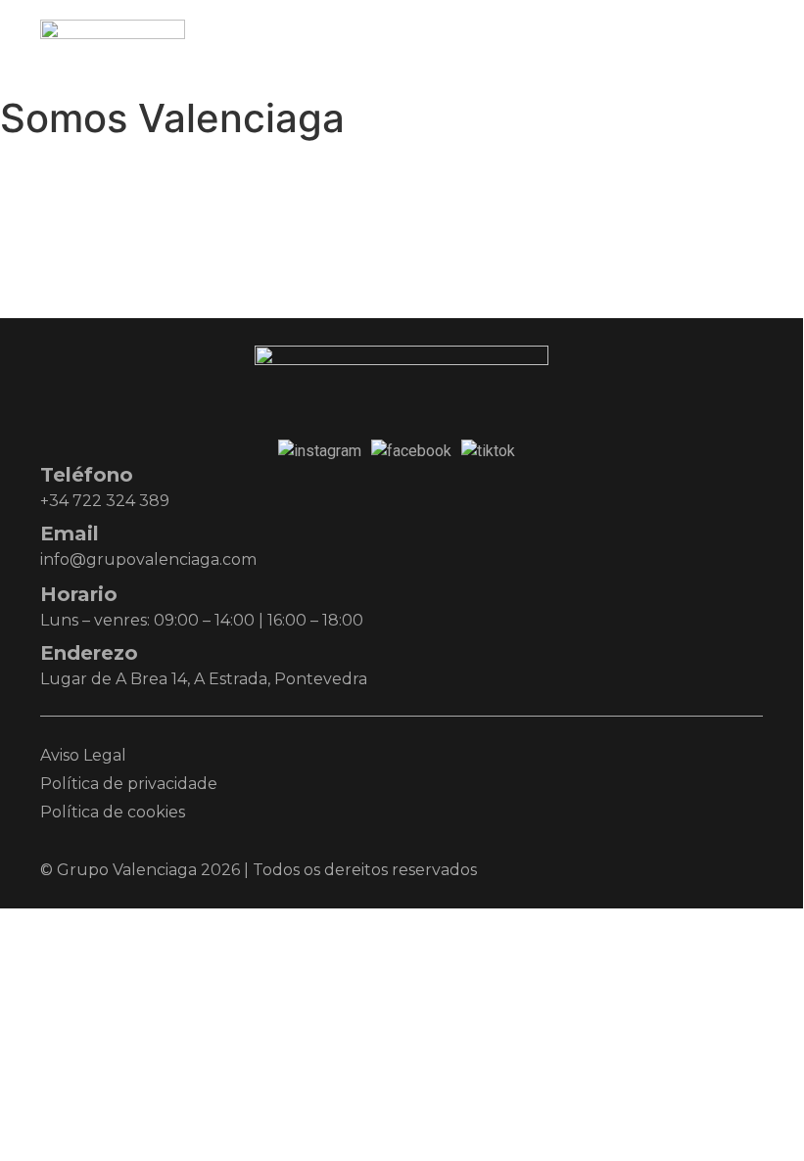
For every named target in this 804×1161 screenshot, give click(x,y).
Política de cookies (112, 812)
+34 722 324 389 (104, 500)
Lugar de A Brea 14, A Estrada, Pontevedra (203, 679)
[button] (743, 44)
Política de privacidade (128, 783)
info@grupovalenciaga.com (148, 559)
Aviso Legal (83, 755)
